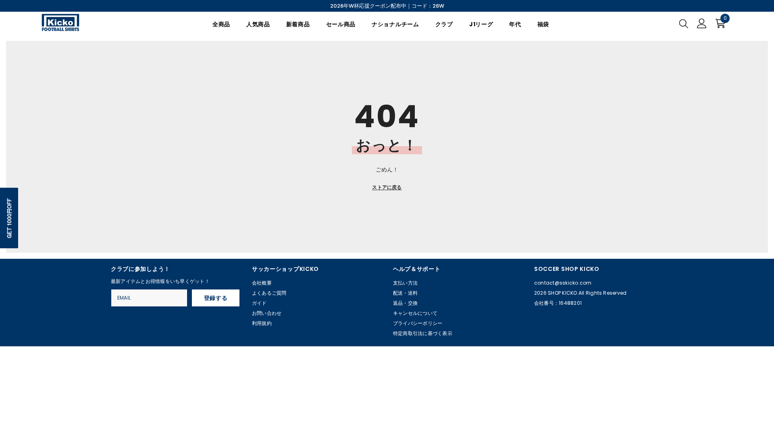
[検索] (684, 23)
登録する (216, 298)
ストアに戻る (387, 187)
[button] (9, 218)
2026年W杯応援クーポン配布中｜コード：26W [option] (387, 6)
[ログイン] (702, 23)
